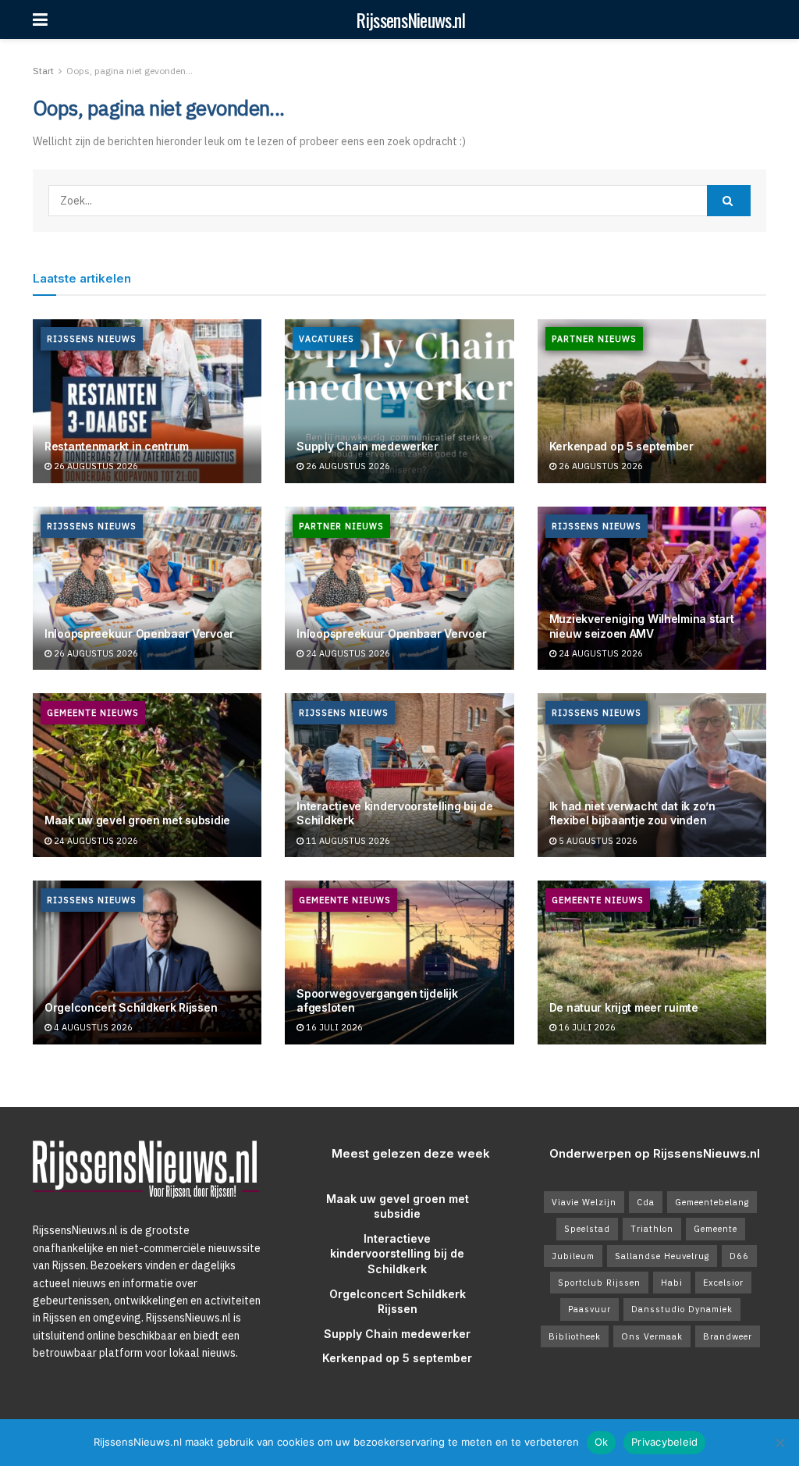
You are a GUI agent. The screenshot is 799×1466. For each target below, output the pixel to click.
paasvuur (589, 1309)
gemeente (715, 1228)
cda (646, 1202)
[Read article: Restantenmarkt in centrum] (147, 401)
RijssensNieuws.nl (410, 19)
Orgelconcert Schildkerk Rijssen (130, 1007)
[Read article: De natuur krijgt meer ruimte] (652, 962)
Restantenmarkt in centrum (116, 446)
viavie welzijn (584, 1202)
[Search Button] (729, 200)
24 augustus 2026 (347, 653)
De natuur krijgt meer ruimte (623, 1007)
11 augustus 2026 (347, 840)
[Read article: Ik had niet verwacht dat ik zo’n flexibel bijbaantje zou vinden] (652, 775)
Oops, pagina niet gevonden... (129, 71)
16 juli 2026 (333, 1027)
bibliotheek (575, 1336)
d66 (739, 1256)
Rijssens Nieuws (92, 338)
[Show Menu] (40, 19)
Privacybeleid (664, 1442)
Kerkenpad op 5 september (621, 446)
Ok (602, 1442)
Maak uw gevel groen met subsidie (137, 820)
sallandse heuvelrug (662, 1256)
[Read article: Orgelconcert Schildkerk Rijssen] (147, 962)
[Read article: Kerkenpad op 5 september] (652, 401)
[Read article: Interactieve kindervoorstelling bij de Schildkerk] (399, 775)
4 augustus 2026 (92, 1027)
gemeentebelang (712, 1202)
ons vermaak (652, 1336)
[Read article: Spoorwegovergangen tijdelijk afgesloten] (399, 962)
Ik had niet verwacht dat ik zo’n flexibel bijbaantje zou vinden (632, 813)
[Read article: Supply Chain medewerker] (399, 401)
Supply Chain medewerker (368, 446)
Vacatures (326, 338)
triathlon (651, 1228)
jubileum (573, 1256)
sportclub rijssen (599, 1282)
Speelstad (587, 1228)
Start (43, 71)
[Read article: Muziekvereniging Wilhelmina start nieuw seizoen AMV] (652, 589)
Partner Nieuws (594, 338)
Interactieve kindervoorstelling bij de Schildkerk (397, 1254)
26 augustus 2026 (94, 466)
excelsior (723, 1282)
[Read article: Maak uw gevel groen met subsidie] (147, 775)
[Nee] (779, 1442)
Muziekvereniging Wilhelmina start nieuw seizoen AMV (641, 625)
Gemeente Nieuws (93, 712)
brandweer (727, 1336)
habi (672, 1282)
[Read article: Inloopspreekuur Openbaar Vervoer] (147, 589)
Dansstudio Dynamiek (682, 1309)
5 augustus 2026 (596, 840)
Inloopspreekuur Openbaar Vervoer (139, 633)
